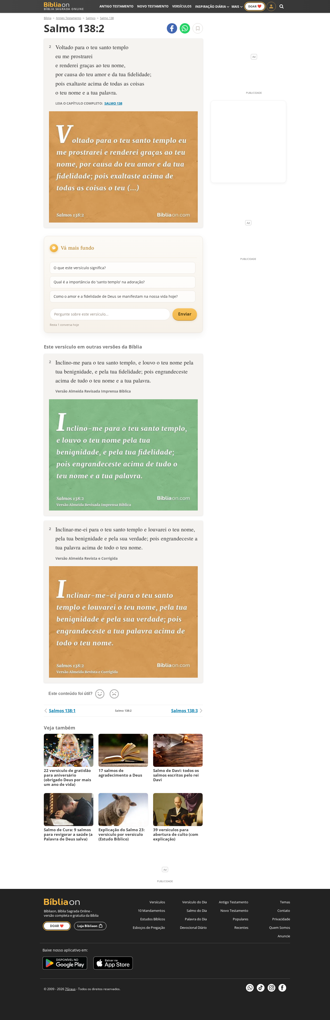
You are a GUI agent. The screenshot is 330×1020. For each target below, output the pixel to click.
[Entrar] (271, 6)
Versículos (182, 6)
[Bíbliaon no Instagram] (271, 988)
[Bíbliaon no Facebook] (282, 988)
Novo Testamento (153, 6)
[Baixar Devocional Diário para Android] (65, 964)
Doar (254, 6)
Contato (283, 910)
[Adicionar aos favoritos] (198, 28)
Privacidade (281, 919)
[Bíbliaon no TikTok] (261, 988)
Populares (240, 919)
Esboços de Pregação (149, 927)
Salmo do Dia (197, 910)
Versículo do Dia (194, 902)
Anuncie (284, 936)
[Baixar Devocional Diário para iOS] (113, 964)
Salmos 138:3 (184, 710)
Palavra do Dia (196, 919)
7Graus (70, 989)
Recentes (241, 927)
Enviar (184, 314)
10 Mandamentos (151, 910)
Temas (285, 902)
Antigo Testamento (117, 6)
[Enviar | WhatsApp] (185, 28)
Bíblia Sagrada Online (64, 9)
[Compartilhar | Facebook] (172, 28)
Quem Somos (279, 927)
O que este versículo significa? (80, 267)
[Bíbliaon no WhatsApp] (250, 988)
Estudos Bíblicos (152, 919)
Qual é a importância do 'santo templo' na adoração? (99, 281)
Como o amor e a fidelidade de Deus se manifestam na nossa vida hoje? (116, 296)
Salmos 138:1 (62, 710)
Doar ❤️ (57, 926)
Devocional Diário (193, 927)
